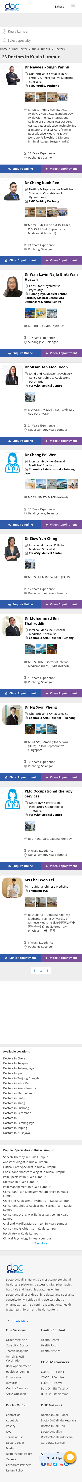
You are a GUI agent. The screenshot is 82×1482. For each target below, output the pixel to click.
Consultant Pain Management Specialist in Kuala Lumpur (35, 1194)
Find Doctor (19, 49)
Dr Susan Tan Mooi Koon (46, 367)
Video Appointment (63, 168)
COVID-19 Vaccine (52, 1377)
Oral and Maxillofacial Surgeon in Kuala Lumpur (35, 1223)
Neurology (36, 803)
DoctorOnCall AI (51, 1431)
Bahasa (59, 6)
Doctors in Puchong (16, 1108)
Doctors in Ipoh (13, 1073)
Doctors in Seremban (17, 1113)
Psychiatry (36, 290)
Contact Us (13, 1415)
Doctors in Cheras (15, 1058)
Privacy (10, 1426)
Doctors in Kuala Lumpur (19, 1088)
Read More (21, 1320)
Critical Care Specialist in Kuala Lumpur (29, 1167)
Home (4, 49)
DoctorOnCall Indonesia (57, 1437)
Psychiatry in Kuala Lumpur (21, 1233)
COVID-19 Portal (51, 1383)
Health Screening (17, 1371)
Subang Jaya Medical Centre (48, 294)
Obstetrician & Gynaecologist (48, 74)
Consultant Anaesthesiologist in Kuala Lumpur (34, 1172)
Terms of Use (14, 1437)
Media (10, 1448)
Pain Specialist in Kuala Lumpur (24, 1177)
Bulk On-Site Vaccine (54, 1394)
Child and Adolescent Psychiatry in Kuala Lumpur (36, 1201)
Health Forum (50, 1345)
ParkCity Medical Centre (41, 298)
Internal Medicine (41, 545)
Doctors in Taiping (15, 1128)
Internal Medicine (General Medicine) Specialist (47, 463)
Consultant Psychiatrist (44, 286)
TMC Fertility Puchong (44, 86)
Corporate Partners (18, 1465)
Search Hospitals (17, 1351)
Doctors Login (15, 1442)
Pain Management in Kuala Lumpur (27, 1187)
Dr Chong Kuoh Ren (42, 182)
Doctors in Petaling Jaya (18, 1123)
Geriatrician (52, 803)
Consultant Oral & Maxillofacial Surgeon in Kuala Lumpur (35, 1216)
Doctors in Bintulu (15, 1098)
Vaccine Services (17, 1388)
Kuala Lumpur (40, 49)
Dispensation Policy (19, 1454)
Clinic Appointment (22, 260)
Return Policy (14, 1470)
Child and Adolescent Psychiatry (50, 374)
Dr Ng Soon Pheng (41, 707)
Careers (11, 1459)
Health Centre (50, 1340)
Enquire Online (22, 168)
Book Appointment (18, 1366)
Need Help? (54, 1458)
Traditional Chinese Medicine (48, 886)
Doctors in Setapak (15, 1063)
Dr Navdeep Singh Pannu (47, 67)
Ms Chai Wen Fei (39, 879)
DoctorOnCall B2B (53, 1426)
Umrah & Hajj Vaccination (15, 1358)
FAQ (8, 1431)
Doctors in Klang (14, 1103)
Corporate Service (53, 1442)
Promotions (13, 1377)
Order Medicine (16, 1340)
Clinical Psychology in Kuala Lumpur (27, 1238)
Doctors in (10, 1118)
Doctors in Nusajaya (16, 1133)
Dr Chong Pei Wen (41, 454)
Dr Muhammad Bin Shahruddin (42, 621)
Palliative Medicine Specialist (47, 547)
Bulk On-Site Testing (54, 1388)
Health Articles (51, 1351)
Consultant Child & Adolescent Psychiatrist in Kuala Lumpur (37, 1207)
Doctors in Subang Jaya (18, 1068)
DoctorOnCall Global (54, 1415)
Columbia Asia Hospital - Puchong (52, 718)
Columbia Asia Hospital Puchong (51, 638)
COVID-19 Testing (52, 1372)
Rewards (12, 1383)
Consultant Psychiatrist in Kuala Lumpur (30, 1228)
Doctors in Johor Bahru (18, 1083)
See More (41, 1243)
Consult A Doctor (17, 1345)
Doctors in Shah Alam (17, 1093)
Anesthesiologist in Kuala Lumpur (25, 1162)
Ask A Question (16, 1394)
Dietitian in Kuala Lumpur (20, 1182)
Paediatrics (36, 807)
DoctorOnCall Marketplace (58, 1420)
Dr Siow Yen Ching (41, 538)
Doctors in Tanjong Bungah (21, 1078)
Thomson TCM (39, 891)
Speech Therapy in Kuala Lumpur (25, 1157)
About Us (12, 1420)
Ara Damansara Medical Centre (44, 300)
